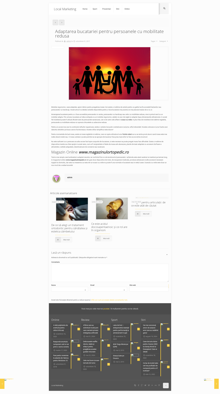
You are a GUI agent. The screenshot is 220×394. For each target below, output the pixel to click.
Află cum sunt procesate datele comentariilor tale (109, 300)
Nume (68, 285)
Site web (132, 285)
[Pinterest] (159, 385)
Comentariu (109, 262)
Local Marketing (65, 9)
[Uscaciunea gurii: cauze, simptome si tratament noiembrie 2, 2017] (211, 384)
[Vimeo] (148, 385)
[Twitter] (145, 385)
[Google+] (142, 385)
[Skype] (135, 385)
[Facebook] (138, 385)
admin (68, 41)
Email (107, 285)
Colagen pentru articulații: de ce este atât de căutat (148, 204)
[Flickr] (155, 385)
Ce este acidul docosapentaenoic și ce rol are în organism (109, 227)
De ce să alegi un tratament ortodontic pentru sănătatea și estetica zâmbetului (69, 228)
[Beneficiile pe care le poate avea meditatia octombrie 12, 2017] (7, 384)
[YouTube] (152, 385)
